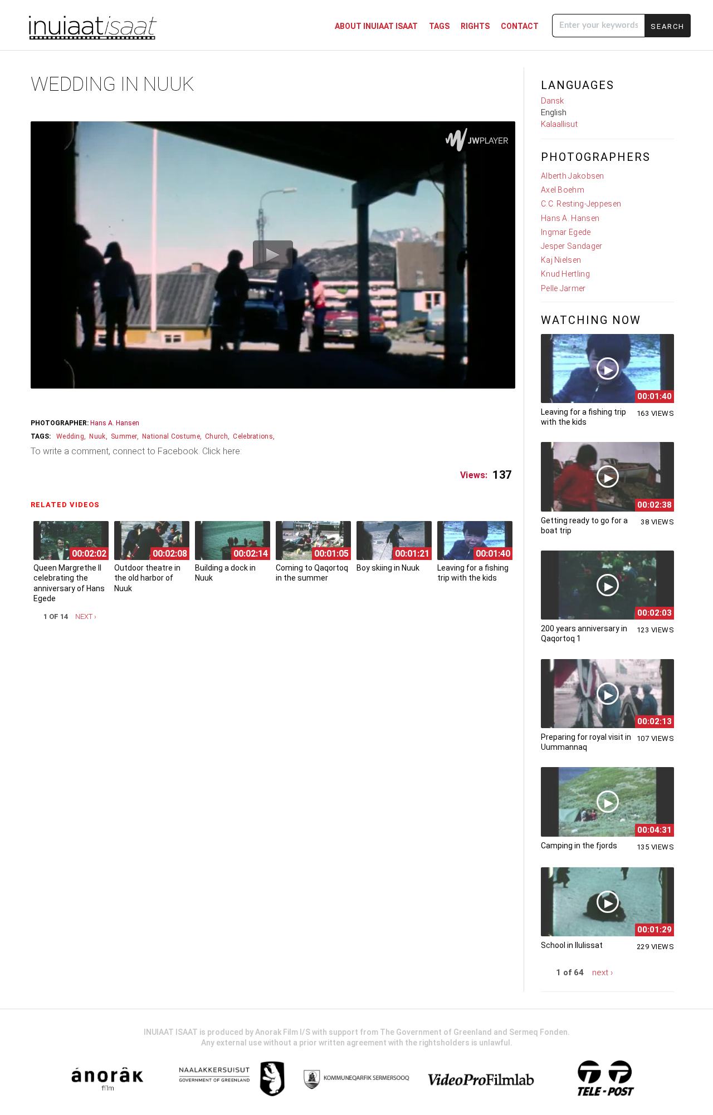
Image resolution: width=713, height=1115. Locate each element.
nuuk (97, 436)
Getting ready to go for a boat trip (584, 525)
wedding (70, 436)
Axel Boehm (562, 189)
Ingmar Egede (566, 232)
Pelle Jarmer (563, 288)
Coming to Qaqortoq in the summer (312, 572)
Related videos (68, 504)
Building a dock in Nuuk (225, 572)
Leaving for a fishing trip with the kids (473, 572)
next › (85, 616)
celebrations (253, 436)
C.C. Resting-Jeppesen (581, 203)
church (216, 436)
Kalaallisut (559, 124)
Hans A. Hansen (114, 423)
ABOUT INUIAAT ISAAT (376, 26)
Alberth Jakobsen (572, 175)
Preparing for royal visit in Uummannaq (586, 742)
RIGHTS (475, 26)
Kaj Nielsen (561, 260)
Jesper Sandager (572, 246)
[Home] (92, 26)
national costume (171, 436)
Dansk (552, 101)
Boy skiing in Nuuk (387, 567)
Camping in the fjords (579, 845)
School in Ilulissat (572, 945)
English (554, 112)
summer (124, 436)
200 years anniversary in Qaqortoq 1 (584, 633)
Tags (439, 26)
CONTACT (520, 26)
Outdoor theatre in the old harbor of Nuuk (147, 577)
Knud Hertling (565, 273)
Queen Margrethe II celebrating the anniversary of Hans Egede (69, 583)
